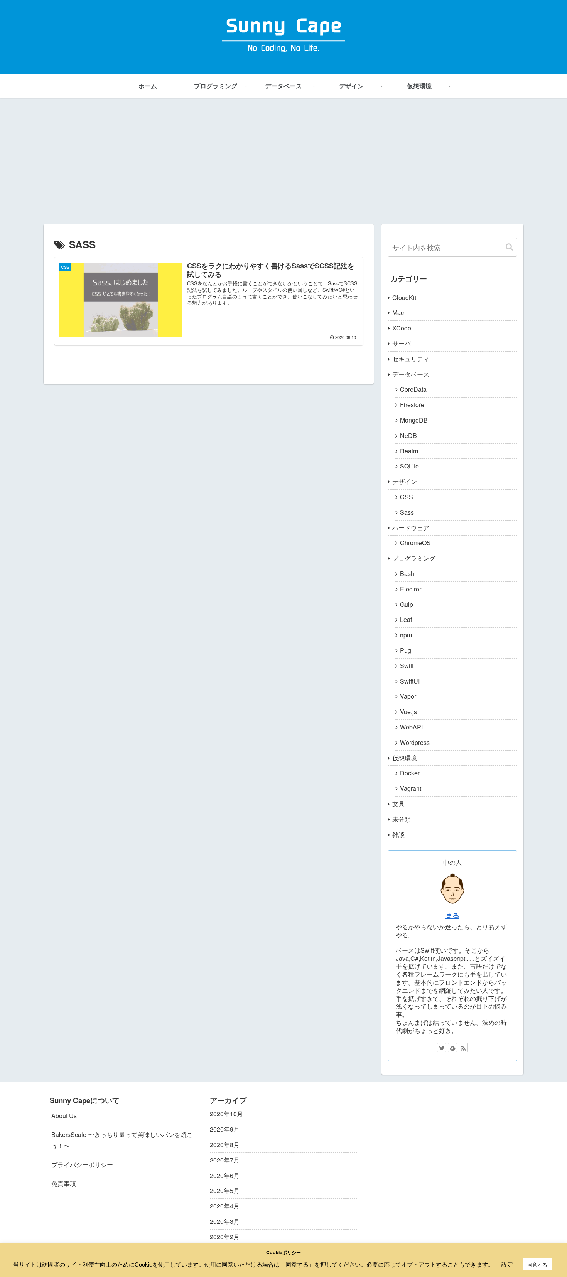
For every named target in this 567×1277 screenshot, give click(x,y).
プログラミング (413, 558)
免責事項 (63, 1183)
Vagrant (410, 788)
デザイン (404, 481)
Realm (409, 450)
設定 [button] (507, 1264)
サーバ (401, 343)
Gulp (406, 604)
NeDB (408, 435)
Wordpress (415, 742)
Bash (407, 573)
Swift (406, 665)
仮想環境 (404, 757)
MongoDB (414, 420)
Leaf (406, 619)
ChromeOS (415, 542)
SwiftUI (410, 681)
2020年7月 (225, 1160)
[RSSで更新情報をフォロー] (463, 1047)
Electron (411, 589)
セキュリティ (410, 358)
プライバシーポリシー (82, 1164)
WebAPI (411, 727)
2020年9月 (225, 1129)
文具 (398, 803)
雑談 (398, 834)
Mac (398, 312)
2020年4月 (225, 1205)
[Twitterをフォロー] (441, 1047)
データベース (410, 374)
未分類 (401, 819)
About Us (64, 1115)
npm (406, 634)
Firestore (412, 404)
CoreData (413, 389)
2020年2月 (225, 1236)
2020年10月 (226, 1113)
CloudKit (404, 297)
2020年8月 (225, 1144)
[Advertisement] (283, 161)
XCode (401, 327)
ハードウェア (410, 527)
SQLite (409, 466)
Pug (405, 650)
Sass (407, 512)
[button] (509, 247)
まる (452, 915)
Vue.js (408, 711)
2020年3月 (225, 1221)
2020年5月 (225, 1190)
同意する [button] (537, 1264)
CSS (406, 496)
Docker (410, 772)
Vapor (408, 696)
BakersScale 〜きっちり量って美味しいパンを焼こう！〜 (122, 1140)
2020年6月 (225, 1175)
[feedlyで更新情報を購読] (452, 1047)
